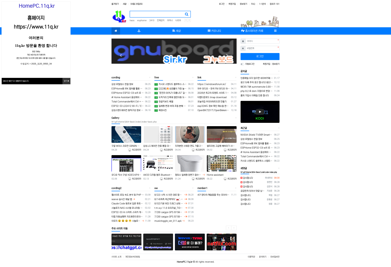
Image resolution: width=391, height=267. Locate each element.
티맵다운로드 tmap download (212, 97)
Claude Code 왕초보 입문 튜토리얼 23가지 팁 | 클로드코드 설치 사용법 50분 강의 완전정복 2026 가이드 (127, 203)
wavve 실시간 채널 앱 (121, 199)
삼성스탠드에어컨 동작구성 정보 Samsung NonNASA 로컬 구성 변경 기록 (127, 110)
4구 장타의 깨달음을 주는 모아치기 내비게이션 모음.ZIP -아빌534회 (213, 195)
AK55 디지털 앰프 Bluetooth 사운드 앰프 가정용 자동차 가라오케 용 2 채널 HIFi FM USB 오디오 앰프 (158, 175)
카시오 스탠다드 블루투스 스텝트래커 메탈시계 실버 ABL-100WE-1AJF (171, 84)
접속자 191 (275, 4)
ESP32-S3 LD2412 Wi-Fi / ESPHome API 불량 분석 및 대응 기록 (127, 106)
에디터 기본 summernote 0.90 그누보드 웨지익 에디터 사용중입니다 (257, 86)
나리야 (178, 20)
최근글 (244, 128)
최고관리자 (136, 150)
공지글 (244, 71)
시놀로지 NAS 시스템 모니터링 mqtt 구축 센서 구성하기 (127, 208)
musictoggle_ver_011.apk (168, 221)
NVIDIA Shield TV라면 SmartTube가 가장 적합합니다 (257, 135)
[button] (120, 55)
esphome (142, 20)
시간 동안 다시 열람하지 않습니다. (16, 81)
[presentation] (228, 228)
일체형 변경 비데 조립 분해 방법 (171, 106)
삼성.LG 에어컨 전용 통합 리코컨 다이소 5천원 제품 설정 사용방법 (158, 146)
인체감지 (160, 20)
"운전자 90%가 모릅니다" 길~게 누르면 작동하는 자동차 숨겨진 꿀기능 (171, 93)
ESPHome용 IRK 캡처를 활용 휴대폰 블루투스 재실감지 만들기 (127, 88)
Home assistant (215, 175)
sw (156, 188)
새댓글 (244, 168)
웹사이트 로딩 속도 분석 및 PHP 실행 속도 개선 (127, 195)
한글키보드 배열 (164, 101)
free (156, 77)
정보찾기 (243, 4)
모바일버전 (275, 257)
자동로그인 (249, 64)
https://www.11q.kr (36, 27)
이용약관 (251, 257)
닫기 (66, 81)
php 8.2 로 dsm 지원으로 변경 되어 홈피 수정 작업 (257, 91)
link (199, 77)
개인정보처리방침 (132, 257)
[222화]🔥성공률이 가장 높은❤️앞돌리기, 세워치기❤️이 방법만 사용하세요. (171, 88)
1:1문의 (262, 4)
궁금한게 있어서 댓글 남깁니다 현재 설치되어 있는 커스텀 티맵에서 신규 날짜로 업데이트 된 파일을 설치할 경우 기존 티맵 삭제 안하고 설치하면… (253, 191)
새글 (124, 4)
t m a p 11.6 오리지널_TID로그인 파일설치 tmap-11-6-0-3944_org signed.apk (169, 208)
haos (132, 20)
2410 (151, 20)
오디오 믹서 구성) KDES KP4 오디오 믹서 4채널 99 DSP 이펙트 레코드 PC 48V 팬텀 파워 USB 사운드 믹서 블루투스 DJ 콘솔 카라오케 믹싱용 (126, 175)
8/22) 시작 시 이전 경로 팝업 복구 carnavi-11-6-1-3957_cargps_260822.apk (168, 195)
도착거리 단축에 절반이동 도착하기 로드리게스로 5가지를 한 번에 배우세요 (171, 97)
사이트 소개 (116, 257)
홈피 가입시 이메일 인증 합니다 (255, 95)
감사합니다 (247, 178)
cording (115, 77)
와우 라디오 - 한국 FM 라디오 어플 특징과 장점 (213, 88)
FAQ (253, 4)
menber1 (202, 188)
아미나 (170, 20)
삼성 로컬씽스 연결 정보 (122, 84)
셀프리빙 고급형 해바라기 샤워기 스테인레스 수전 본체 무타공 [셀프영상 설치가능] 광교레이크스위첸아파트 (221, 146)
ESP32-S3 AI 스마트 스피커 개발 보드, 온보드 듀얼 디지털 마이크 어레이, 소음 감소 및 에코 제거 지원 (127, 212)
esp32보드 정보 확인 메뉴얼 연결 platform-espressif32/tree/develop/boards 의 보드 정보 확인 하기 (213, 106)
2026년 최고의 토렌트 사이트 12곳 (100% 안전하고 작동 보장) (213, 93)
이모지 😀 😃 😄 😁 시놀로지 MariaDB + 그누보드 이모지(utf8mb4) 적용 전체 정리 (126, 221)
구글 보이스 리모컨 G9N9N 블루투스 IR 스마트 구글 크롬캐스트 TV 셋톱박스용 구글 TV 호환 (126, 146)
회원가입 (232, 4)
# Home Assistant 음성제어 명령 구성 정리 (127, 97)
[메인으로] (115, 31)
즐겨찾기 (115, 4)
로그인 (222, 4)
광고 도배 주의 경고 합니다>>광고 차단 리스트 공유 (257, 82)
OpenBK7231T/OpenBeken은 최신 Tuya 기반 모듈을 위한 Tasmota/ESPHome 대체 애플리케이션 (213, 110)
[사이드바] (275, 31)
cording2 (116, 188)
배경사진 (161, 110)
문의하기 (262, 257)
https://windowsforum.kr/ (211, 84)
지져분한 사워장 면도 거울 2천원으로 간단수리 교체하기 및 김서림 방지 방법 (190, 146)
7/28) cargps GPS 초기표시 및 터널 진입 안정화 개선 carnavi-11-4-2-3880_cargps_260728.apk (168, 212)
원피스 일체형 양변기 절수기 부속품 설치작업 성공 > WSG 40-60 (188, 175)
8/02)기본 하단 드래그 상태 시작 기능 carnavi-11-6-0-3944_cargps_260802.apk (168, 203)
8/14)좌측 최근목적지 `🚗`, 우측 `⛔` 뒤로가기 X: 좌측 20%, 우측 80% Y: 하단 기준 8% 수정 (168, 199)
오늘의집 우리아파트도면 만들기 (212, 101)
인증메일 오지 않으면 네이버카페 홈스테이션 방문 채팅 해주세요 (257, 78)
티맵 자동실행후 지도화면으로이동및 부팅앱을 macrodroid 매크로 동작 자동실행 (127, 216)
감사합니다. (246, 195)
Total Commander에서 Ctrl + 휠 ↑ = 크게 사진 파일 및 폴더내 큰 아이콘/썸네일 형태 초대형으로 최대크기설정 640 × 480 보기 (127, 101)
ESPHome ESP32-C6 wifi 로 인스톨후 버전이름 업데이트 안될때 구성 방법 (127, 93)
